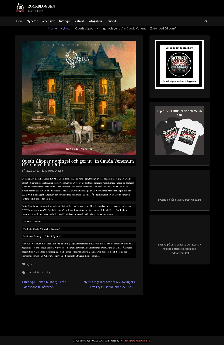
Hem (19, 21)
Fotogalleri (95, 21)
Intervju (64, 21)
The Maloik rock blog (38, 272)
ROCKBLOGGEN (41, 6)
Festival (79, 21)
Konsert (111, 21)
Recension (48, 21)
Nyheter (32, 21)
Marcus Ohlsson (54, 170)
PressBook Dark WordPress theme (135, 340)
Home (52, 28)
